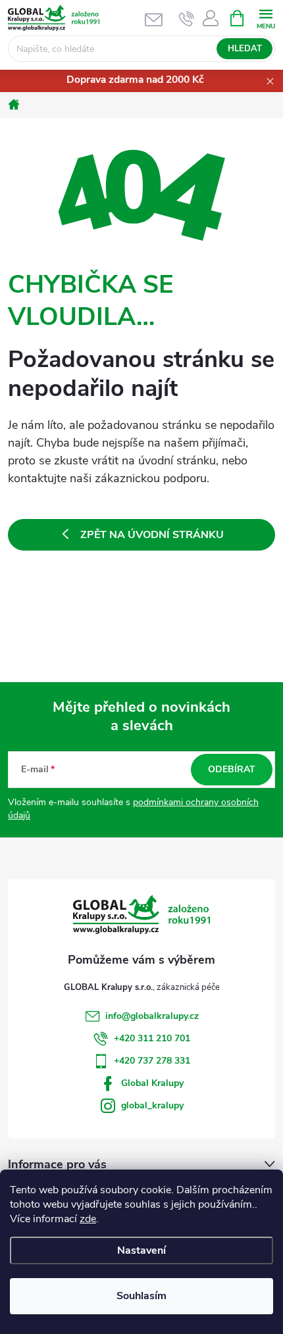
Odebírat (231, 769)
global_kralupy (152, 1105)
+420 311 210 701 (152, 1038)
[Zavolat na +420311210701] (186, 18)
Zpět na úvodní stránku (152, 535)
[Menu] (265, 17)
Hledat (245, 49)
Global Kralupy (152, 1083)
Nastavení (141, 1250)
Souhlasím (141, 1296)
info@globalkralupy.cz (152, 1016)
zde (88, 1219)
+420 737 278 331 (152, 1060)
